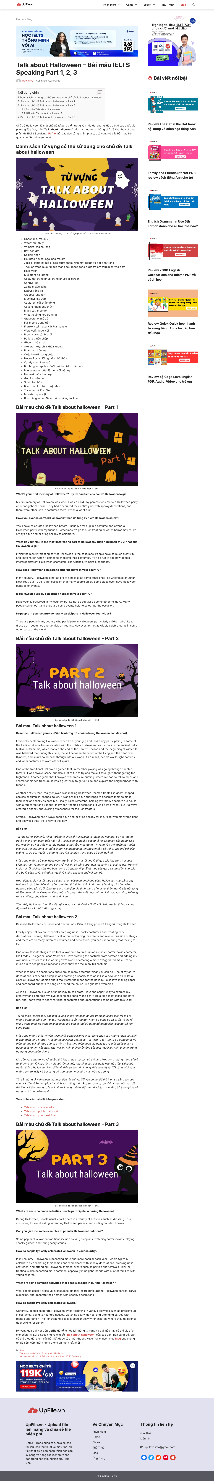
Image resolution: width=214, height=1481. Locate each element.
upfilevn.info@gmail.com (159, 1447)
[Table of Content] (100, 92)
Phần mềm (109, 4)
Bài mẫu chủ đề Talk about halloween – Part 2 (48, 105)
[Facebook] (144, 1457)
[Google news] (172, 1457)
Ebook (147, 4)
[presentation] (173, 104)
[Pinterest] (165, 1457)
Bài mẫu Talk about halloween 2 (44, 113)
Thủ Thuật (168, 4)
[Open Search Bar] (193, 4)
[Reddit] (158, 1457)
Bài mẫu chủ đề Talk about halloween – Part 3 (47, 117)
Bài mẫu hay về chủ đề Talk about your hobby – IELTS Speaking (50, 1356)
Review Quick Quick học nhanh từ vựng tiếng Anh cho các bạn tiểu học (171, 328)
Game (129, 4)
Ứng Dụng (98, 1458)
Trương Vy (27, 80)
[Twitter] (151, 1457)
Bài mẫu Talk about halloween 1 (43, 109)
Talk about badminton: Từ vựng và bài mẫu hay (42, 1353)
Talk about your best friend (41, 1115)
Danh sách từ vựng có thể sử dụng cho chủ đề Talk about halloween (61, 97)
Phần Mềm (99, 1431)
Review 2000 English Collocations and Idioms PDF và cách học (172, 274)
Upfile (52, 133)
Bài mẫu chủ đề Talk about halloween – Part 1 (48, 101)
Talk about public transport (41, 1111)
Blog (183, 4)
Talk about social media (39, 1107)
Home (20, 19)
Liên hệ (145, 1438)
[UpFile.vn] (25, 4)
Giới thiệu (146, 1433)
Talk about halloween (80, 1334)
